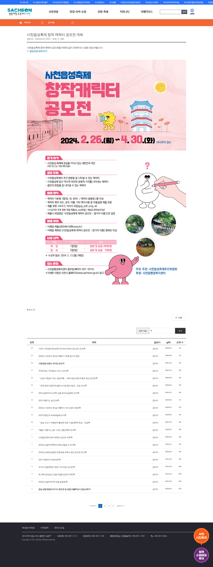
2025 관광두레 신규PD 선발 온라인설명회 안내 (57, 393)
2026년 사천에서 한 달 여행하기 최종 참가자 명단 (58, 356)
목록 (180, 317)
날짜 (168, 342)
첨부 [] (32, 309)
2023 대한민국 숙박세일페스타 (51, 415)
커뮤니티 (124, 11)
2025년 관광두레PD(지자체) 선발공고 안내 (55, 444)
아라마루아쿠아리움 (172, 2)
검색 (180, 330)
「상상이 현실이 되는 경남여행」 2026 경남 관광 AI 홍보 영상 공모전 (66, 378)
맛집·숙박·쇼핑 (78, 11)
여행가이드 (147, 11)
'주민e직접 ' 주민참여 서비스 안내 (52, 370)
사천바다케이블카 (41, 2)
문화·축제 (103, 11)
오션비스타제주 (152, 2)
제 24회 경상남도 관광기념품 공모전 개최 (55, 474)
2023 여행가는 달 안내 (47, 400)
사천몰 (113, 2)
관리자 (30, 38)
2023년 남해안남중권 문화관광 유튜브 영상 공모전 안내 (61, 452)
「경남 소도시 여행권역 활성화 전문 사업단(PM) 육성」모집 (63, 422)
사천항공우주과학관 (82, 2)
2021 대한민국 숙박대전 (48, 459)
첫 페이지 (93, 506)
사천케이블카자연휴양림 (194, 2)
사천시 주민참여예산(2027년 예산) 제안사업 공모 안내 (60, 348)
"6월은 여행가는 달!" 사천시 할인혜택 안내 (56, 430)
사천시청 (24, 2)
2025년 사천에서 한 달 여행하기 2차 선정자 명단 (58, 407)
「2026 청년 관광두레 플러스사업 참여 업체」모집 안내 (61, 385)
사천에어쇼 (100, 2)
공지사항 (51, 22)
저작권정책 (44, 528)
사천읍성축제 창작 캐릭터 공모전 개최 (55, 34)
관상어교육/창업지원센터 (131, 2)
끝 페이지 (120, 506)
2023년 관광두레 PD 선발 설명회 (51, 481)
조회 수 (179, 342)
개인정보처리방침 (28, 528)
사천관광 (53, 11)
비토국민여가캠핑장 (61, 2)
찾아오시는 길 (59, 528)
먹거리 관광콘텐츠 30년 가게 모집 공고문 (55, 467)
